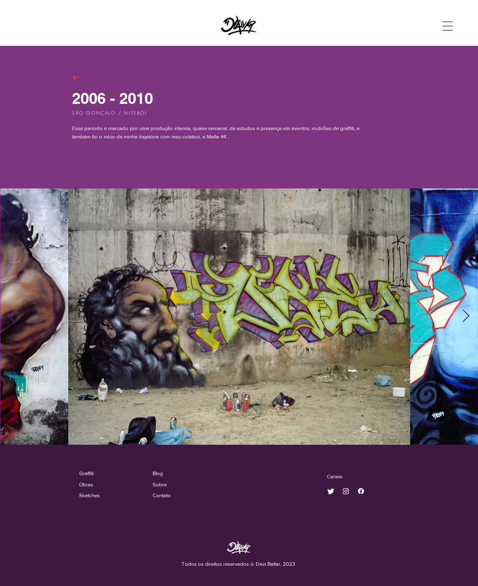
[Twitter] (331, 491)
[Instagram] (346, 491)
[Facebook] (361, 491)
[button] (447, 26)
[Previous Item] (12, 316)
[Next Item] (466, 316)
